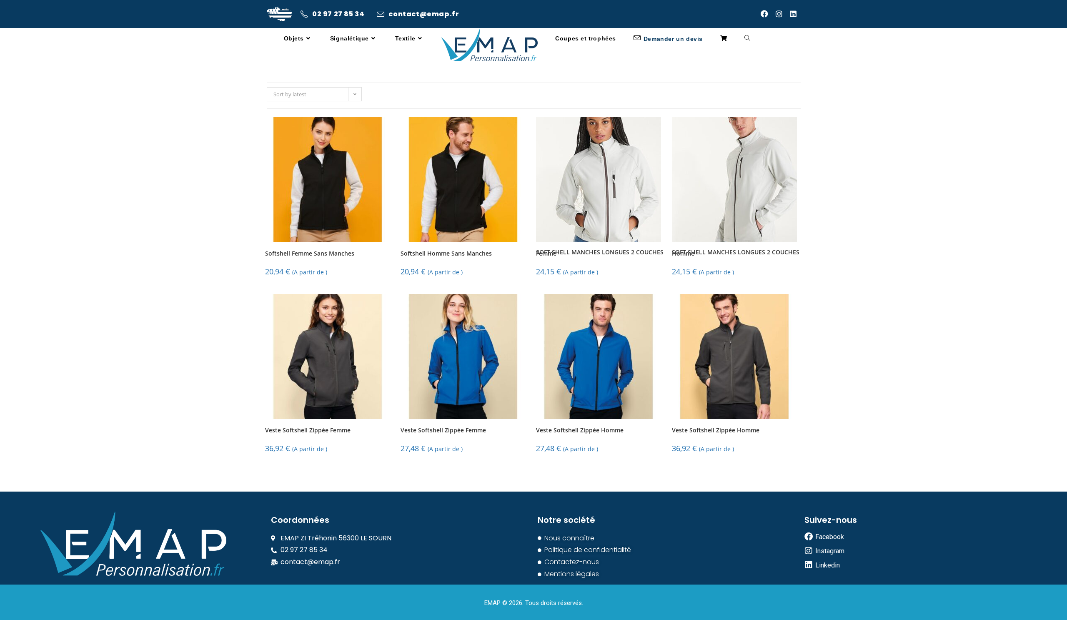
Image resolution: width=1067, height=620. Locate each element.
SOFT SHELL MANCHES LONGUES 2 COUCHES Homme (735, 253)
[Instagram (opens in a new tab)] (783, 14)
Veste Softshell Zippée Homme (580, 430)
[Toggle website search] (747, 38)
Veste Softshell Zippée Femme (308, 430)
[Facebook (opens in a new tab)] (768, 14)
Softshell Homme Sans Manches (446, 253)
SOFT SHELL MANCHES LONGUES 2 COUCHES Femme (600, 253)
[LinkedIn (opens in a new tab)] (795, 14)
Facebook (829, 537)
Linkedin (827, 565)
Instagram (829, 551)
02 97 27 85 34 (338, 14)
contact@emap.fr (423, 14)
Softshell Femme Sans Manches (309, 253)
